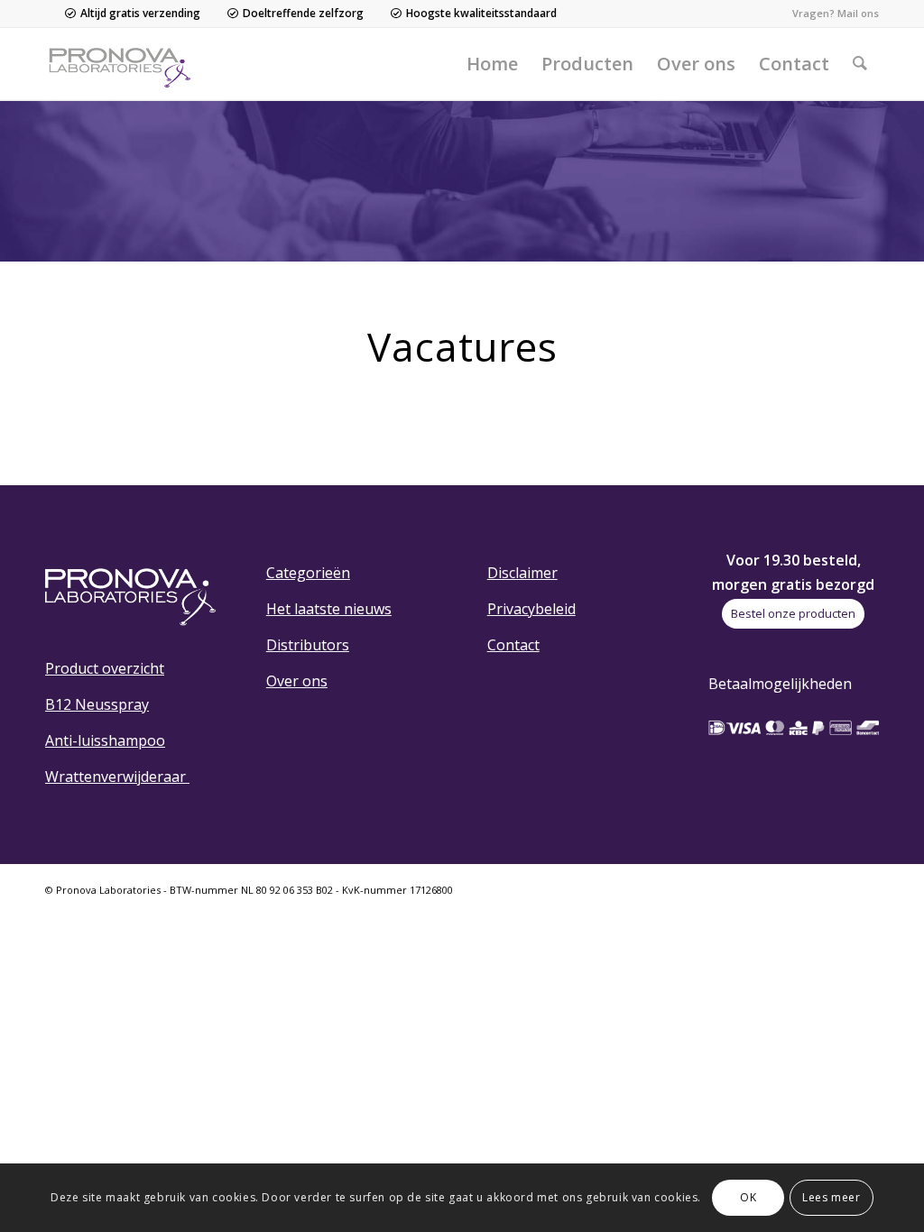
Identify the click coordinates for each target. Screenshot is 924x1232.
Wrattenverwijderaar (117, 776)
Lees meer (831, 1197)
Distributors (307, 645)
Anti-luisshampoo (105, 740)
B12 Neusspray (97, 704)
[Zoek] (860, 64)
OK (748, 1197)
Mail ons (858, 13)
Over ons (297, 681)
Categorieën (308, 573)
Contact (513, 645)
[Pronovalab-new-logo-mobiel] (123, 64)
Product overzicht (104, 668)
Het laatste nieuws (329, 609)
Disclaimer (522, 573)
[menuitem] (492, 64)
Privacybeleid (531, 609)
